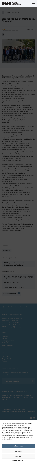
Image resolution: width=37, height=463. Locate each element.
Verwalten (18, 456)
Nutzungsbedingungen (17, 460)
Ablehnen (18, 451)
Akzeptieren (18, 446)
